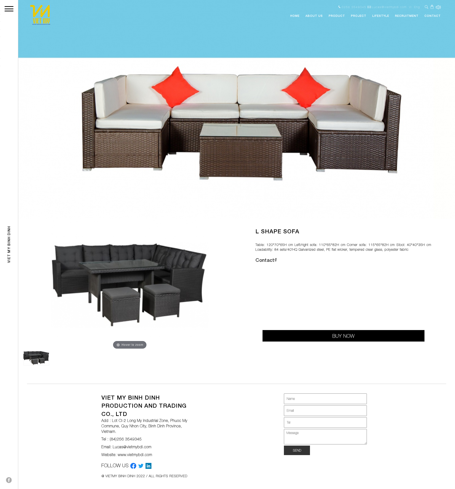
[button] (51, 109)
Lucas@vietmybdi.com (132, 447)
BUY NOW (343, 336)
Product (337, 16)
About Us (314, 16)
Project (358, 16)
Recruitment (407, 16)
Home (295, 16)
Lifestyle (380, 16)
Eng (417, 7)
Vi (410, 7)
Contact (432, 16)
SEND (297, 450)
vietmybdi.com (139, 454)
